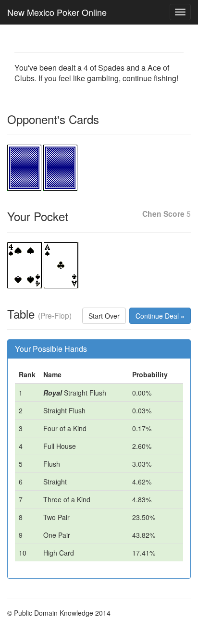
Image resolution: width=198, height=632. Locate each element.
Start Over (104, 316)
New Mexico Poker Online (57, 12)
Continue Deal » (160, 316)
